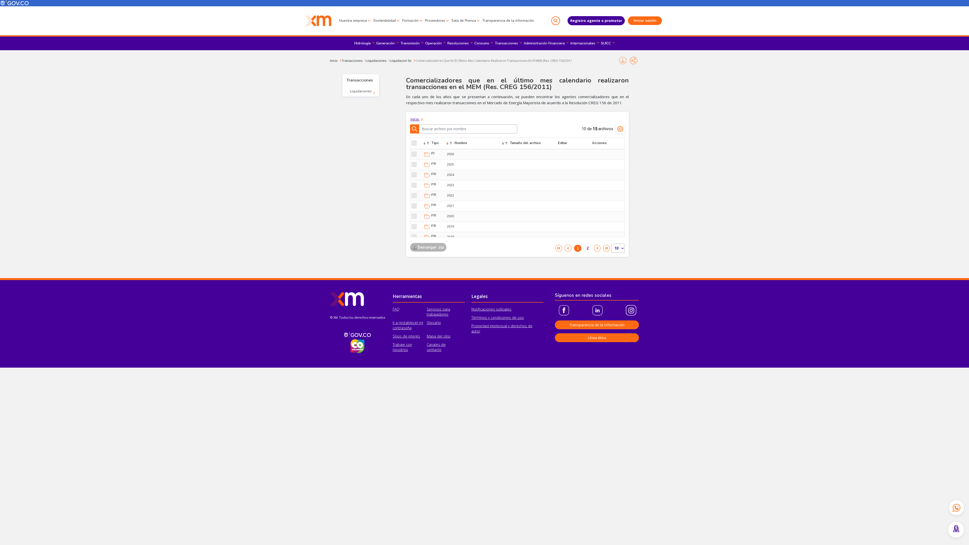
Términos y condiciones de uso (497, 317)
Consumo (481, 43)
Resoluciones (458, 43)
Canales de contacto (436, 347)
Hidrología (362, 43)
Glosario (434, 322)
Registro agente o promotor (596, 20)
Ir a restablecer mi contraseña (408, 325)
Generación (385, 43)
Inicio (334, 61)
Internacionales (583, 43)
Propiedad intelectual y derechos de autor (501, 328)
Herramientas (407, 296)
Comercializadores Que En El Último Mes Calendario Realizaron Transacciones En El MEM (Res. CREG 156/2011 (494, 61)
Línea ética (597, 337)
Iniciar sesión (645, 20)
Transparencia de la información (508, 20)
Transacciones (506, 43)
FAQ (396, 309)
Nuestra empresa (353, 20)
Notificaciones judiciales (491, 309)
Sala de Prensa (463, 20)
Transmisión (410, 43)
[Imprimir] (622, 60)
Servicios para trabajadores (438, 312)
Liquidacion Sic (401, 61)
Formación (410, 20)
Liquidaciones (376, 61)
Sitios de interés (406, 336)
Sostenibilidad (384, 20)
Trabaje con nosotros (402, 347)
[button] (555, 20)
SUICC (606, 43)
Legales (479, 296)
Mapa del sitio (438, 336)
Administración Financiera (544, 43)
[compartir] (633, 60)
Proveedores (435, 20)
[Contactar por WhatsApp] (956, 507)
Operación (433, 43)
